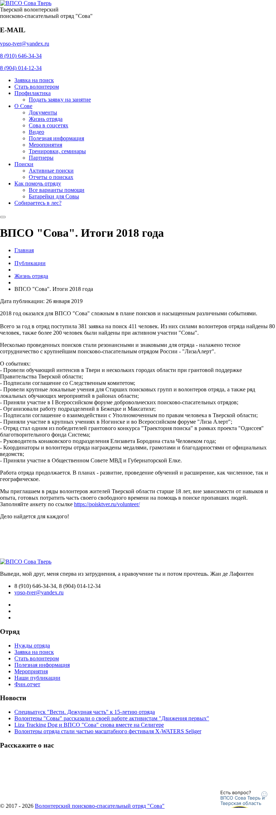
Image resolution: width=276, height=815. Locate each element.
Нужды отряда (32, 645)
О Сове (23, 106)
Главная (24, 250)
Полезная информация (56, 138)
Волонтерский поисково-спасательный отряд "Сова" (100, 806)
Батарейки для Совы (54, 196)
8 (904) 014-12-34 (21, 68)
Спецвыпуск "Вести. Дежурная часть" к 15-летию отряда (84, 712)
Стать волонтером (36, 87)
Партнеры (41, 158)
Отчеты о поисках (51, 177)
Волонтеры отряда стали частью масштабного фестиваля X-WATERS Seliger (107, 731)
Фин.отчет (27, 684)
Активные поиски (51, 171)
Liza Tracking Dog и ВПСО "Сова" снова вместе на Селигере (89, 725)
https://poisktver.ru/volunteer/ (107, 504)
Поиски (23, 164)
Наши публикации (37, 678)
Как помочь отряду (37, 183)
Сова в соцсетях (48, 125)
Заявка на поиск (34, 80)
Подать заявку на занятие (60, 99)
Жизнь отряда (46, 119)
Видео (36, 132)
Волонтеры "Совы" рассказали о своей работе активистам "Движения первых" (111, 718)
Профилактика (32, 93)
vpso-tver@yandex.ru (24, 44)
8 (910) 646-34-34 (21, 56)
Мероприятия (45, 145)
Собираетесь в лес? (37, 203)
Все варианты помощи (56, 190)
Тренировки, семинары (57, 151)
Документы (43, 112)
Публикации (30, 263)
